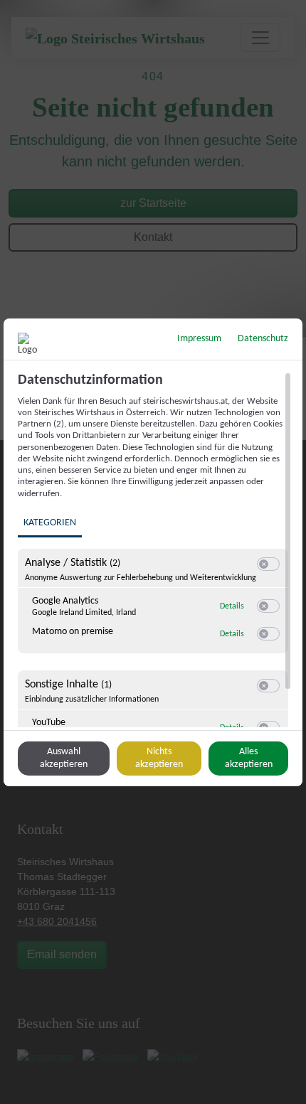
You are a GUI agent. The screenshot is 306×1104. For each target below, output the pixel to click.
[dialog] (153, 552)
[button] (263, 564)
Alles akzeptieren (249, 758)
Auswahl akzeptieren (64, 758)
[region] (155, 549)
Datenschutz (263, 338)
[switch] (268, 564)
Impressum (199, 338)
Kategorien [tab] (49, 523)
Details (232, 606)
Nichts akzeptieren (159, 758)
